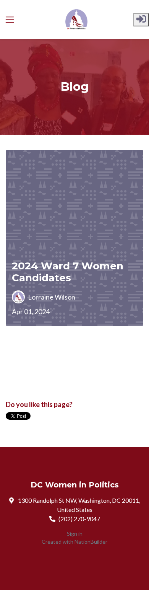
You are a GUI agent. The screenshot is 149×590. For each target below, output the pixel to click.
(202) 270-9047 (79, 518)
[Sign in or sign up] (141, 19)
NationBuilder (90, 541)
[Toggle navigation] (9, 19)
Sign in (75, 533)
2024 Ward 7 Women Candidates (67, 272)
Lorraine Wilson (51, 297)
